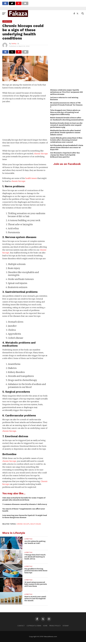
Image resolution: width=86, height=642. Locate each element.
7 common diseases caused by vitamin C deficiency (24, 504)
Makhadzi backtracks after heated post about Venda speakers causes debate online (65, 132)
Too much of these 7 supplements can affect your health (23, 510)
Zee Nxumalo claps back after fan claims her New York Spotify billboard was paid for (65, 155)
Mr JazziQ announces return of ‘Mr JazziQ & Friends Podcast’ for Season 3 (66, 105)
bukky (14, 43)
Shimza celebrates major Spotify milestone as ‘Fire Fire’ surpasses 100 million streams (66, 92)
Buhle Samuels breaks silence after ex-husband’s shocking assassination (67, 119)
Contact (21, 626)
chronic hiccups (41, 153)
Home (45, 626)
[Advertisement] (25, 121)
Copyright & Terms (34, 626)
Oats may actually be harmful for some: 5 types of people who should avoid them (23, 499)
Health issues (35, 524)
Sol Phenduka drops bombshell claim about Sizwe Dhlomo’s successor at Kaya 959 (66, 147)
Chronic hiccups (22, 524)
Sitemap (66, 626)
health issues (31, 178)
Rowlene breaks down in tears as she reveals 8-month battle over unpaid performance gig (66, 125)
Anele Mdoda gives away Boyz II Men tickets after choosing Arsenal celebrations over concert (66, 140)
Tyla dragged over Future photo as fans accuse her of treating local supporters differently (65, 112)
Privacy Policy (55, 626)
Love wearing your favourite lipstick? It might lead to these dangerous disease (24, 516)
